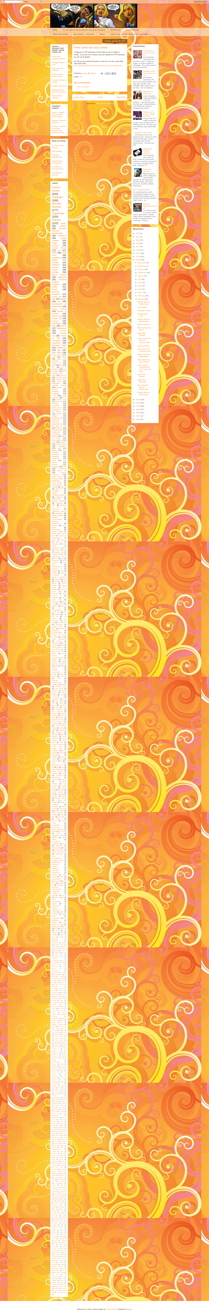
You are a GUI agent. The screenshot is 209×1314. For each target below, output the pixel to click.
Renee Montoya (59, 501)
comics (55, 245)
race (64, 612)
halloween (55, 544)
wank (64, 1284)
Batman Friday (60, 798)
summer (56, 1270)
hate (56, 666)
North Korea (56, 1032)
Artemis (55, 796)
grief (54, 365)
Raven (61, 718)
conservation (56, 858)
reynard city (59, 552)
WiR (53, 505)
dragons (55, 866)
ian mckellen (62, 1181)
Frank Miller (59, 701)
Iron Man (63, 808)
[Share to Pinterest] (115, 73)
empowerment (56, 1149)
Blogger (129, 1309)
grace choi (55, 881)
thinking (61, 790)
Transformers (56, 1084)
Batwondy (55, 943)
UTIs (59, 833)
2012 (138, 399)
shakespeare (56, 1256)
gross (56, 1173)
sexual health (59, 1254)
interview (55, 887)
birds (55, 1109)
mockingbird (59, 1209)
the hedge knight (59, 1272)
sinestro (63, 1258)
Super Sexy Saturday (141, 381)
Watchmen (62, 730)
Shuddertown (56, 1062)
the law (55, 1274)
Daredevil (55, 699)
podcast (55, 779)
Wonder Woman (56, 205)
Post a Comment (83, 87)
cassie (61, 604)
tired (64, 926)
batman (56, 219)
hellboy (54, 1175)
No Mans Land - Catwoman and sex (149, 73)
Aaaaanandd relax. (142, 315)
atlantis (57, 1099)
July (139, 279)
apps (64, 1097)
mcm (64, 895)
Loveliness (59, 709)
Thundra (54, 1082)
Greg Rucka (55, 992)
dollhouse (55, 864)
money (54, 1211)
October (141, 269)
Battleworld (55, 940)
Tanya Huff (56, 1072)
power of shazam (59, 577)
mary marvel (57, 771)
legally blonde (56, 1197)
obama (54, 908)
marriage (55, 895)
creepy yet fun (62, 1133)
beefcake (59, 846)
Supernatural (57, 355)
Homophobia (57, 440)
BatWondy (55, 939)
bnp (65, 848)
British (56, 950)
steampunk (56, 918)
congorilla (55, 1129)
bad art (59, 402)
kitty (56, 1193)
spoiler (54, 436)
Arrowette (60, 794)
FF (53, 982)
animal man (61, 399)
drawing (64, 1141)
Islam (61, 1000)
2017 (138, 247)
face (62, 1153)
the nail (64, 1276)
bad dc (63, 375)
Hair (53, 703)
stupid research (57, 1266)
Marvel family (57, 430)
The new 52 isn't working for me (144, 350)
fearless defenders (56, 522)
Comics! (54, 958)
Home (55, 30)
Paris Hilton (59, 1036)
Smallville (56, 323)
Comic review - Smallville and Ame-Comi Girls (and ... (144, 368)
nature (54, 904)
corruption (63, 1129)
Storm (56, 1068)
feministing (55, 1161)
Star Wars (63, 1066)
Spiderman (61, 348)
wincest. (63, 1288)
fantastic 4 (57, 569)
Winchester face (58, 651)
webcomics (56, 529)
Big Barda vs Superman (148, 93)
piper (61, 1230)
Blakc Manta (55, 946)
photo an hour (57, 1229)
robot (61, 1244)
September (142, 273)
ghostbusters (56, 879)
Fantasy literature (56, 293)
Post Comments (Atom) (104, 103)
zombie (54, 935)
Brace (56, 948)
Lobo (64, 707)
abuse (54, 653)
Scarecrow (56, 827)
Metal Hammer (57, 1022)
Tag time (61, 1070)
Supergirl (57, 197)
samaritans (55, 1246)
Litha (57, 707)
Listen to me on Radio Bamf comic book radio (129, 34)
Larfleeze (59, 497)
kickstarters (62, 1191)
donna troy (63, 1139)
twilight (54, 1280)
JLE (62, 558)
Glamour (55, 806)
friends (62, 1165)
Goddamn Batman (59, 495)
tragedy (56, 1278)
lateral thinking (59, 1195)
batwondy (59, 513)
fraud (56, 1163)
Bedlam (64, 943)
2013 (138, 260)
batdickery (56, 481)
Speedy (59, 503)
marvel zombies (57, 1205)
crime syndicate (59, 1135)
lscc (64, 398)
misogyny (56, 340)
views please (56, 1284)
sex (65, 1252)
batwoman (55, 602)
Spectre (54, 1066)
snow (53, 1262)
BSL (54, 326)
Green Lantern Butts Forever (57, 75)
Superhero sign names (143, 132)
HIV (63, 992)
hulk (53, 1181)
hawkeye (55, 456)
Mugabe (61, 1030)
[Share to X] (110, 73)
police (61, 1233)
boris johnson (59, 850)
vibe (62, 1282)
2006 (138, 419)
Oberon (56, 1034)
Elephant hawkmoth (58, 978)
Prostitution (56, 825)
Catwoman (56, 410)
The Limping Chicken (57, 97)
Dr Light (63, 972)
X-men (63, 331)
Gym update (142, 307)
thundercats (56, 926)
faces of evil (56, 1155)
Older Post (120, 97)
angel (64, 1092)
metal (53, 1207)
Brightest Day (57, 418)
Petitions (54, 1042)
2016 (138, 250)
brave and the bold (59, 852)
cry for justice (61, 444)
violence (57, 581)
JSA (64, 467)
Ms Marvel (62, 817)
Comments (56, 697)
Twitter (102, 34)
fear (61, 877)
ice (61, 761)
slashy (54, 493)
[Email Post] (101, 73)
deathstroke (56, 862)
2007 (138, 416)
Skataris (54, 1064)
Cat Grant (63, 950)
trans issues (57, 408)
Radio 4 (56, 1044)
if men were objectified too (59, 763)
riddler (61, 912)
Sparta (62, 1064)
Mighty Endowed (57, 1024)
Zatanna (55, 598)
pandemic (55, 1223)
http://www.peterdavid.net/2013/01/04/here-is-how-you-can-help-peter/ (98, 66)
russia (54, 676)
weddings (55, 684)
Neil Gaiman (57, 711)
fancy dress (59, 309)
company (60, 1125)
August (141, 276)
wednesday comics (59, 556)
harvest (54, 761)
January (141, 299)
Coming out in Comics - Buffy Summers (148, 114)
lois (53, 367)
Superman (58, 213)
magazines (56, 891)
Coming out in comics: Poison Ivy (149, 53)
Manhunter (56, 499)
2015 (138, 253)
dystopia (63, 1143)
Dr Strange (58, 974)
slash (59, 678)
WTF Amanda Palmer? (142, 190)
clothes (55, 517)
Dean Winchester (59, 639)
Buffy (54, 253)
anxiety (54, 1095)
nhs (62, 1215)
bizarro (62, 1109)
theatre (54, 922)
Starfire (63, 724)
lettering (56, 1199)
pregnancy (57, 258)
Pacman (63, 1034)
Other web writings (60, 34)
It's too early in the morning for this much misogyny (84, 30)
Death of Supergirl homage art (150, 206)
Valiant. (54, 1085)
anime (62, 1093)
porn (61, 674)
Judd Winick (57, 813)
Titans (55, 270)
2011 (138, 403)
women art (57, 316)
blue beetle (57, 483)
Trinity (61, 728)
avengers (55, 454)
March (140, 292)
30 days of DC (59, 426)
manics (55, 525)
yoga (64, 1292)
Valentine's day (57, 835)
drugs (56, 1143)
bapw (55, 1101)
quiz (56, 1240)
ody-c (64, 1219)
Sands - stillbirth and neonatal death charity (58, 115)
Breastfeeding (57, 633)
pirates (54, 1233)
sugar (64, 1268)
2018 (138, 243)
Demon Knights (57, 531)
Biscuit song (59, 944)
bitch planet (56, 848)
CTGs (62, 695)
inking (54, 1185)
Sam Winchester (58, 649)
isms (61, 1185)
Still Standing (57, 151)
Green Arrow (59, 248)
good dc (59, 542)
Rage (54, 243)
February (141, 296)
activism (63, 442)
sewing (57, 579)
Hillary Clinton (58, 996)
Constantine (55, 960)
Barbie (64, 796)
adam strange (59, 1089)
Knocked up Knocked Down (58, 168)
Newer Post (79, 97)
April (140, 289)
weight (64, 684)
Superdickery (57, 424)
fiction (62, 759)
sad (80, 77)
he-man (61, 883)
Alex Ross (59, 689)
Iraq (62, 998)
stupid (62, 1264)
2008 (138, 413)
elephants (57, 1145)
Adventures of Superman (59, 305)
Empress (54, 980)
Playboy (55, 713)
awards (64, 1099)
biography (55, 1107)
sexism (55, 267)
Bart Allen (56, 353)
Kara (53, 705)
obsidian (57, 1219)
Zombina (59, 732)
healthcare (56, 432)
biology (64, 1107)
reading (57, 614)
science (55, 914)
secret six (59, 489)
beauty (64, 1103)
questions (56, 406)
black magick (57, 1113)
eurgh (54, 1151)
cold (53, 1125)
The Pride (62, 831)
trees (62, 1278)
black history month (58, 1111)
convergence (57, 485)
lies (63, 1199)
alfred (54, 660)
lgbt (59, 350)
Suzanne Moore (143, 346)
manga (54, 487)
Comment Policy (132, 30)
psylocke (61, 1237)
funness (63, 540)
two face (63, 928)
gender (54, 571)
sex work (63, 676)
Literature (63, 705)
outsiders (59, 775)
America (55, 691)
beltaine (55, 736)
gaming (62, 1169)
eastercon (55, 868)
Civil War (59, 954)
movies (57, 550)
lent (65, 1197)
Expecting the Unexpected (57, 162)
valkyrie (54, 1282)
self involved (57, 1252)
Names (59, 819)
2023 (138, 233)
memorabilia (56, 610)
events (54, 875)
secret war (63, 1250)
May (140, 286)
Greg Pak (61, 990)
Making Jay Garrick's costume (147, 151)
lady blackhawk (57, 769)
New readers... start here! (84, 34)
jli (59, 608)
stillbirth (55, 265)
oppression (56, 910)
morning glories (56, 1213)
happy (63, 223)
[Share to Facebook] (113, 73)
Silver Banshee (57, 829)
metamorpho (62, 1207)
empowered (56, 755)
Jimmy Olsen (59, 811)
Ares (53, 937)
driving (61, 753)
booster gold (61, 377)
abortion (55, 404)
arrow (64, 844)
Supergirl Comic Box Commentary (58, 91)
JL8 (53, 1002)
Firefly (54, 533)
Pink (62, 645)
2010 (138, 406)
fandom (54, 606)
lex (65, 548)
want (57, 930)
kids (62, 767)
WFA (54, 730)
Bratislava (63, 948)
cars (61, 1121)
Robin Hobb (57, 1046)
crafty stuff (57, 747)
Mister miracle (62, 1026)
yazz (58, 1292)
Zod (65, 1088)
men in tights (59, 897)
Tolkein (62, 1082)
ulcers (61, 1280)
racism (55, 321)
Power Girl (57, 318)
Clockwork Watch (57, 956)
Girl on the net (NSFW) (57, 69)
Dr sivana (61, 976)
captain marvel (59, 385)
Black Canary (59, 275)
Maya (61, 1020)
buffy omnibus (57, 515)
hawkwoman (56, 548)
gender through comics (59, 1171)
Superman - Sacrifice (147, 170)
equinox (55, 757)
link (53, 299)
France (64, 982)
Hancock (54, 994)
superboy (56, 343)
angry (56, 1093)
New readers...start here (59, 373)
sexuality (55, 491)
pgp (62, 1225)
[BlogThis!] (108, 73)
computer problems (58, 1127)
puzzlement (62, 1238)
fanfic (53, 1159)
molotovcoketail (111, 1309)
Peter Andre (59, 1040)
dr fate (57, 1141)
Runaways (55, 560)
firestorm (63, 1161)
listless (59, 1201)
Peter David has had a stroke (143, 361)
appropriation (56, 1097)
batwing (54, 734)
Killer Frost (61, 1008)
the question (62, 622)
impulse (55, 668)
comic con (56, 363)
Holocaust (55, 643)
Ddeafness (61, 328)
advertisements (57, 658)
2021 (138, 237)
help (62, 666)
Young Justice (57, 479)
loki (65, 1201)
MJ (53, 817)
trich (55, 928)
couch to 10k (59, 336)
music (63, 326)
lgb (59, 301)
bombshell (55, 1115)
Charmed (57, 952)
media (64, 773)
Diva (64, 699)
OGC (64, 1032)
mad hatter (59, 1203)
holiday (55, 272)
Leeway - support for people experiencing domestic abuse (58, 129)
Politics (63, 226)
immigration (59, 1183)
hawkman (56, 458)
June (140, 282)
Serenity (55, 724)
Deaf (62, 637)
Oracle (59, 414)
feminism (62, 236)
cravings (57, 1131)
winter (56, 1290)
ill (52, 885)
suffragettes (55, 1268)
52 (53, 794)
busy (61, 742)
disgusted (55, 751)
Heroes (59, 641)
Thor (54, 442)
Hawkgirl (55, 467)
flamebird (62, 446)
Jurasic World (57, 1004)
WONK (54, 837)
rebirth (56, 1242)
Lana (61, 815)
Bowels (64, 946)
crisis (54, 395)
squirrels (54, 1264)
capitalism (59, 854)
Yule (59, 1088)
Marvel (59, 428)
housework (61, 1179)
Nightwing (56, 383)
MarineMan (55, 1018)
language (55, 393)
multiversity (56, 672)
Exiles (62, 980)
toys (53, 357)
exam (61, 1151)
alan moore (55, 1092)
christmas (62, 468)
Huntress (55, 422)
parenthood (56, 777)
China (64, 952)
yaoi (61, 932)
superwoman (56, 682)
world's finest (57, 627)
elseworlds (56, 873)
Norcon (54, 821)
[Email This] (106, 73)
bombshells (55, 1117)
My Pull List (115, 30)
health (54, 450)
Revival (54, 593)
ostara (54, 674)
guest (62, 1173)
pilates (54, 1230)
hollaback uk (62, 1175)
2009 (138, 409)
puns (53, 1238)
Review (64, 1044)
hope (53, 1179)
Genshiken (55, 988)
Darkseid (54, 966)
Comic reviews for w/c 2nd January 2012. (144, 341)
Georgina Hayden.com (57, 156)
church (54, 1123)
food (59, 448)
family (61, 1157)
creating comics (58, 860)
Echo (56, 558)
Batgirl (63, 299)
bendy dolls (59, 1105)
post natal (55, 1234)
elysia (61, 1147)
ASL (53, 629)
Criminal (61, 962)
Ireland (54, 1000)
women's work (60, 686)
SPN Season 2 (57, 647)
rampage (63, 1240)
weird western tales (60, 1286)
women (55, 464)
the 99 (64, 1270)
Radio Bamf (57, 477)
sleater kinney (59, 1260)
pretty (54, 912)
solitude (61, 1262)
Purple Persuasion (59, 86)
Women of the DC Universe (59, 507)
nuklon (64, 1217)
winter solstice (57, 792)
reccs (54, 460)
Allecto (62, 934)
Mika (53, 1026)
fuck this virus (57, 1167)
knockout (63, 1193)
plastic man (56, 612)
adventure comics (59, 511)
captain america (58, 744)
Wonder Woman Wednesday (143, 303)
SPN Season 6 (57, 722)
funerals (54, 1169)
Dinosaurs (55, 972)
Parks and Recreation (59, 1038)
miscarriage (56, 902)
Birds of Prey (59, 437)
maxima (55, 773)
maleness (55, 893)
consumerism (57, 519)
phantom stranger (57, 1226)
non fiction (55, 1217)
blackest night (59, 345)
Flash (54, 289)
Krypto (54, 815)
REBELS (63, 1042)
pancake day (59, 1221)
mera (54, 899)
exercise (54, 1153)
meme (59, 381)
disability (55, 391)
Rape (64, 357)
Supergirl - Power (144, 311)
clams (61, 1123)
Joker (61, 703)
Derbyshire (55, 970)
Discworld (56, 420)
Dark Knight (57, 964)
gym (61, 571)
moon (61, 1211)
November (142, 266)
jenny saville (56, 1187)
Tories (54, 540)
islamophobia (56, 889)
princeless (56, 434)
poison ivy (61, 471)
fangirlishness (57, 567)
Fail (58, 982)
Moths (57, 1028)
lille (53, 1201)
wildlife (56, 1288)
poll (65, 550)
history (63, 606)
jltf (53, 767)
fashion (61, 1159)
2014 (138, 257)
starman (55, 680)
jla (59, 250)
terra (64, 579)
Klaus (53, 1010)
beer (62, 734)
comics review (56, 189)
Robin (54, 287)
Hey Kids (63, 994)
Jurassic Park (56, 1006)
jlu (57, 767)
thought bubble (57, 554)
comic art (56, 296)
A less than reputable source (58, 58)
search (54, 1250)
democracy (55, 1137)
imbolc (54, 573)
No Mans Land (59, 412)
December (142, 263)
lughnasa (55, 670)
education (55, 870)
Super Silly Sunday (141, 334)
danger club (57, 749)
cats (53, 856)
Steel (54, 831)
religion (55, 416)
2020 (138, 240)
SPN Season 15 (58, 720)
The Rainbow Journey (57, 174)
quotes (63, 779)
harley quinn (61, 379)
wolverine (59, 624)
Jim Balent (60, 1002)
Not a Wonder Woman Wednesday (142, 387)
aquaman (62, 277)
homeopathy (59, 1177)
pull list (63, 487)
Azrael (61, 937)
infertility (60, 885)
